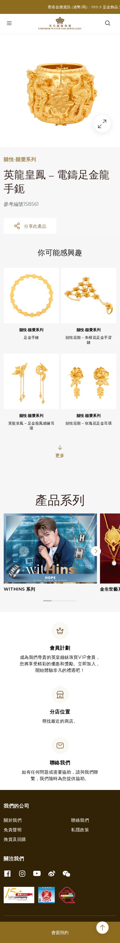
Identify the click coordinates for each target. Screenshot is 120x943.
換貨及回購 (15, 839)
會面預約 (60, 932)
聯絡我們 (80, 820)
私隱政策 (80, 830)
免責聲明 (13, 830)
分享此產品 (35, 226)
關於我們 (13, 820)
